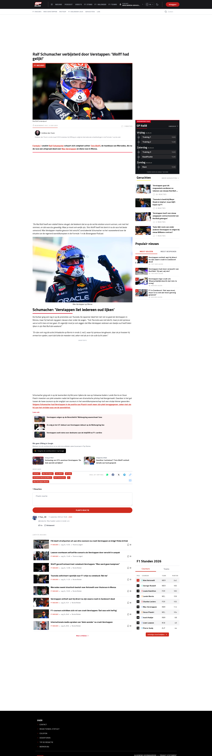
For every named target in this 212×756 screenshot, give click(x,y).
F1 (68, 477)
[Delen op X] (118, 475)
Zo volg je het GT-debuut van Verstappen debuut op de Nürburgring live (75, 425)
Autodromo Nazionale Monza (42, 477)
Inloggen (172, 4)
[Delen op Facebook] (113, 475)
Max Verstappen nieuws (40, 481)
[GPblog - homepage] (38, 4)
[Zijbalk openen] (51, 4)
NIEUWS (58, 4)
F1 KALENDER (100, 4)
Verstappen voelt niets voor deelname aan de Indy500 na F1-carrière (74, 433)
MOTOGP (62, 11)
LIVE (98, 11)
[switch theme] (157, 4)
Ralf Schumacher (56, 145)
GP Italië (68, 474)
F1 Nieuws (39, 65)
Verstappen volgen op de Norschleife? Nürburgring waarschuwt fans (74, 417)
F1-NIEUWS (37, 11)
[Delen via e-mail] (130, 480)
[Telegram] (124, 475)
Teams (166, 568)
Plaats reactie (82, 510)
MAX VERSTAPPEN (50, 11)
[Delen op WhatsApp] (107, 475)
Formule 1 (37, 145)
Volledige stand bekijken (156, 634)
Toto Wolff (95, 145)
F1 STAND (88, 4)
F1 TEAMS (113, 4)
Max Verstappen (69, 148)
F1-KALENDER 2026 (75, 11)
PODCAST (69, 4)
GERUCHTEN (90, 11)
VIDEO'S (78, 4)
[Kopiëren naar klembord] (130, 475)
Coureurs (146, 568)
